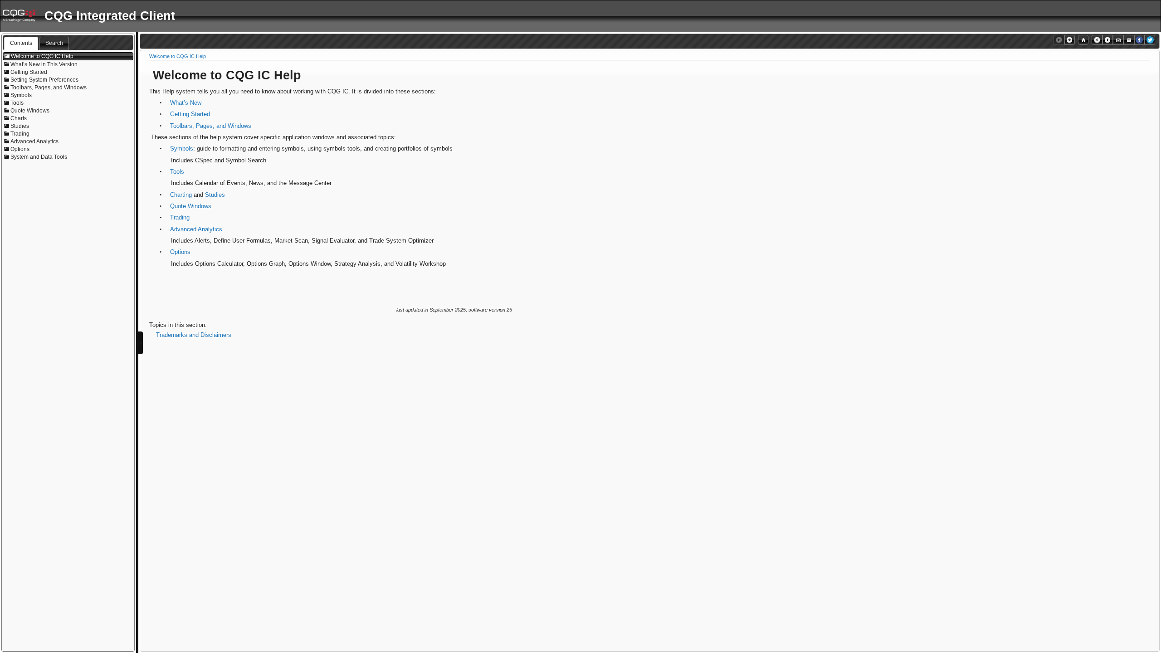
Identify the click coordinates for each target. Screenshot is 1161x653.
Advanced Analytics (196, 229)
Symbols (181, 148)
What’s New (185, 102)
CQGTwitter (1150, 40)
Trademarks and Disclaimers (193, 334)
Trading (180, 217)
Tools (177, 171)
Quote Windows (190, 206)
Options (180, 252)
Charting (181, 194)
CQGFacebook (1139, 40)
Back (1097, 40)
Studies (215, 194)
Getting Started (190, 114)
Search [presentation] (54, 43)
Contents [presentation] (21, 43)
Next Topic (1069, 40)
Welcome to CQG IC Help (177, 56)
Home (1083, 40)
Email (1118, 40)
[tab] (21, 43)
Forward (1107, 40)
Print (1128, 40)
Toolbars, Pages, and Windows (210, 125)
